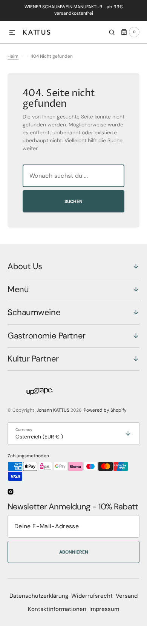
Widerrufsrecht (92, 596)
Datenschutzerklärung (38, 596)
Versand (127, 596)
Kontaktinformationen (57, 609)
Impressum (104, 609)
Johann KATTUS (53, 410)
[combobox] (73, 176)
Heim (13, 56)
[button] (12, 33)
